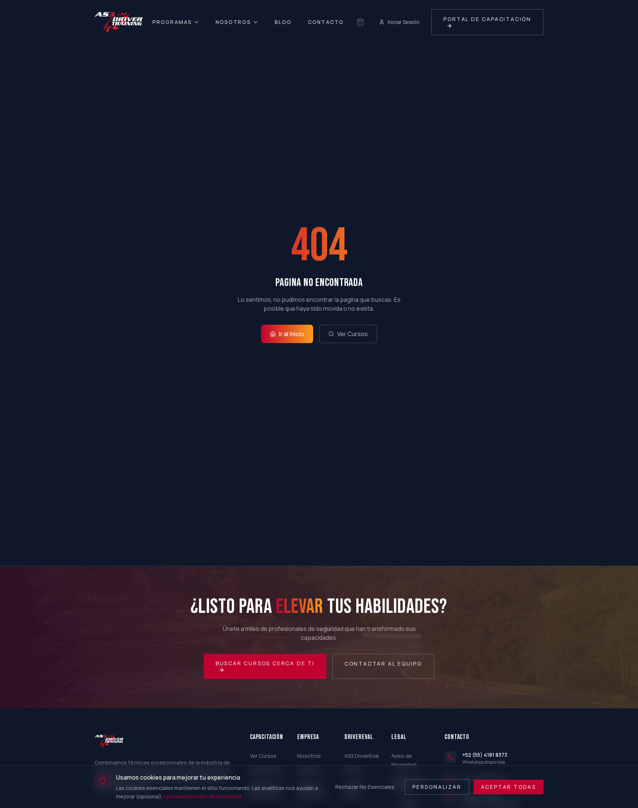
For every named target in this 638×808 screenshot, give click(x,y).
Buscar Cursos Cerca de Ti (265, 663)
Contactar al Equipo (383, 663)
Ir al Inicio (291, 334)
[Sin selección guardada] (360, 22)
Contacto (326, 21)
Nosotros (233, 21)
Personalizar (437, 786)
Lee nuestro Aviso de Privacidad (202, 796)
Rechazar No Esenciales (364, 786)
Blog (283, 21)
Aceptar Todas (508, 786)
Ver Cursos (352, 334)
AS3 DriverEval (361, 755)
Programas (172, 21)
